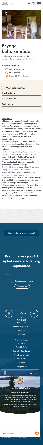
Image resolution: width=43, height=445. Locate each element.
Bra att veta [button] (7, 93)
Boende (21, 334)
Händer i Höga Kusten (21, 327)
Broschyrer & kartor (21, 355)
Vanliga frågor (21, 367)
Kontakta (21, 343)
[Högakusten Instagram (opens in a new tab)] (22, 314)
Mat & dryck (21, 330)
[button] (24, 35)
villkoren (30, 281)
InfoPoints (21, 359)
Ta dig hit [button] (6, 104)
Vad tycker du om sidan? (21, 233)
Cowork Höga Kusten (21, 351)
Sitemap (21, 363)
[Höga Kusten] (5, 3)
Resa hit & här (21, 347)
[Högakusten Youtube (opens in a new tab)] (34, 314)
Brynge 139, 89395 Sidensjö (19, 76)
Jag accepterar (24, 281)
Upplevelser (21, 323)
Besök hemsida (14, 73)
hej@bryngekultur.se (16, 69)
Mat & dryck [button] (7, 99)
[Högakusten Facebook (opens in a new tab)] (9, 314)
